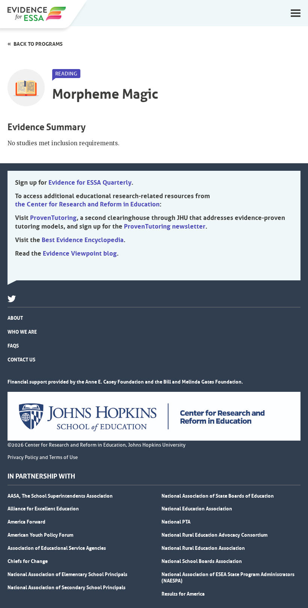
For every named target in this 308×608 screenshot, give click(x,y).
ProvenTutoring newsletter (164, 226)
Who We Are (22, 332)
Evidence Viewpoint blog (80, 253)
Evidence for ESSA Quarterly (89, 182)
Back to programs (38, 44)
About (15, 318)
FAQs (13, 346)
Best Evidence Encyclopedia (83, 240)
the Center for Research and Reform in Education (87, 204)
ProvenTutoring (53, 218)
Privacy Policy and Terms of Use (43, 457)
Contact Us (21, 360)
